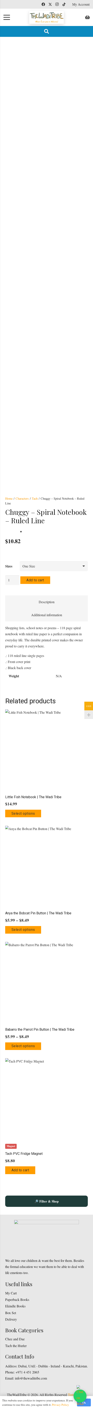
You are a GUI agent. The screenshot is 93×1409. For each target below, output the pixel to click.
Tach (35, 498)
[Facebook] (43, 4)
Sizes (8, 566)
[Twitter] (50, 4)
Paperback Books (17, 1299)
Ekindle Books (15, 1306)
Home (9, 498)
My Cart (11, 1293)
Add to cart (35, 580)
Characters (22, 498)
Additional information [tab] (46, 615)
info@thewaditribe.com (30, 1378)
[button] (46, 31)
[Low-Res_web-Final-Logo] (46, 17)
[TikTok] (64, 4)
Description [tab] (47, 602)
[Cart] (87, 17)
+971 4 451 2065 (27, 1372)
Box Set (10, 1312)
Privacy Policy (60, 1405)
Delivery (11, 1319)
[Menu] (7, 17)
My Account (81, 4)
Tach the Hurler (16, 1345)
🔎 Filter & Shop (46, 1201)
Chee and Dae (15, 1339)
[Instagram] (57, 4)
